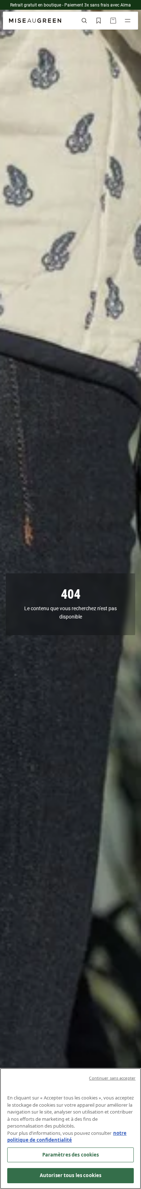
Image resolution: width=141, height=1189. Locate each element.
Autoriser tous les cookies (70, 1175)
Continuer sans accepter (112, 1078)
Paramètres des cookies (70, 1154)
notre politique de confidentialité (67, 1137)
